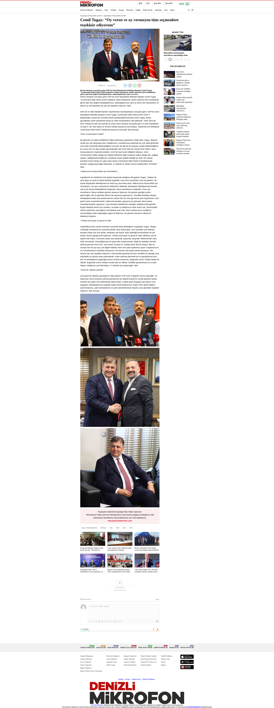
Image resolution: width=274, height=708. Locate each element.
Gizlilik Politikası (166, 656)
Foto (166, 10)
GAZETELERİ (101, 646)
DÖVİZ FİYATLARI (187, 646)
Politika (113, 10)
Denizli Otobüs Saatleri (149, 656)
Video (172, 10)
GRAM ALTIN (174, 646)
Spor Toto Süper (145, 646)
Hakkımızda (165, 659)
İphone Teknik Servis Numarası (91, 671)
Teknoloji (158, 10)
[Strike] (99, 621)
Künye (163, 662)
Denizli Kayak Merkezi (148, 659)
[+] (120, 621)
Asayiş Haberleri (86, 659)
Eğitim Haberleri (85, 668)
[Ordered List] (102, 621)
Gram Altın (157, 3)
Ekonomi (129, 10)
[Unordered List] (105, 621)
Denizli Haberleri (86, 10)
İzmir (124, 528)
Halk (117, 528)
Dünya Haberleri (86, 665)
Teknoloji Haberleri (130, 665)
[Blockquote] (108, 621)
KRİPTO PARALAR (161, 646)
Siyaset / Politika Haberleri (89, 528)
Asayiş (121, 10)
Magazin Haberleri (130, 656)
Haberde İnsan (111, 662)
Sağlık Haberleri (129, 659)
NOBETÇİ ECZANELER (128, 646)
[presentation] (166, 59)
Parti (131, 528)
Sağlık (138, 10)
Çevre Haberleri (85, 662)
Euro (148, 3)
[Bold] (90, 621)
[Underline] (96, 621)
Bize (111, 528)
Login (157, 599)
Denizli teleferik (146, 665)
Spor (106, 10)
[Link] (114, 621)
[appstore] (187, 657)
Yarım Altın (169, 3)
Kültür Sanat (147, 10)
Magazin (99, 10)
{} (117, 621)
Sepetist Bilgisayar (86, 656)
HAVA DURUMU (112, 646)
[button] (170, 59)
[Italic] (93, 621)
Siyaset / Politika (129, 662)
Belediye (103, 528)
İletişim (163, 665)
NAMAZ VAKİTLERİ (87, 646)
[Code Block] (111, 621)
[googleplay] (187, 662)
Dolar (140, 3)
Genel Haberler (111, 659)
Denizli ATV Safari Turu (149, 662)
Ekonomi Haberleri (112, 656)
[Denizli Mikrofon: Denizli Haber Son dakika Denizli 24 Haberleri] (91, 4)
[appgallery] (187, 667)
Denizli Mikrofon (97, 705)
